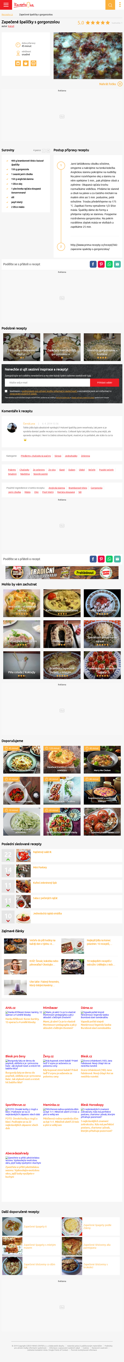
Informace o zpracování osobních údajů (64, 1348)
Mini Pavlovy (40, 867)
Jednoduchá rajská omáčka (47, 913)
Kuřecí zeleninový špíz (45, 882)
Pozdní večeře (106, 470)
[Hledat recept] (110, 5)
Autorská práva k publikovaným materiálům (84, 1346)
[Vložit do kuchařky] (18, 63)
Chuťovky (24, 470)
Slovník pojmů (40, 474)
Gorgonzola (96, 488)
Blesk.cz (86, 1056)
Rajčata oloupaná (66, 492)
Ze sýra (52, 470)
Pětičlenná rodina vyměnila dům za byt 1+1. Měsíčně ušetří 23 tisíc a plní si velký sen (61, 1121)
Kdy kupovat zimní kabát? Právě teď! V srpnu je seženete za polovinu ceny (60, 1073)
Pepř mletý (48, 492)
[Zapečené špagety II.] (12, 1226)
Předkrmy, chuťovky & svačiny (36, 456)
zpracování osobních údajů (23, 393)
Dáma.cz (87, 1007)
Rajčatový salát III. (42, 851)
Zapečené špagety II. (35, 1226)
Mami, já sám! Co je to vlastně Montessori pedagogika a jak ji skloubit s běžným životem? (60, 1024)
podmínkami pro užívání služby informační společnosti (49, 391)
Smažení (12, 474)
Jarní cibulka (14, 492)
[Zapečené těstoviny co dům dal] (12, 1265)
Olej (36, 492)
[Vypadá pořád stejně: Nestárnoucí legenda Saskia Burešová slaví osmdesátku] (99, 1014)
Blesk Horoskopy (92, 1104)
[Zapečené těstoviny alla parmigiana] (72, 1245)
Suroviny (8, 150)
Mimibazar (50, 1007)
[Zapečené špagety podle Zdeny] (72, 1226)
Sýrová (58, 456)
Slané (62, 470)
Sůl (80, 492)
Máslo (28, 492)
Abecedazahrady (17, 1153)
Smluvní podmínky (63, 397)
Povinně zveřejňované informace (84, 1350)
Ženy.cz (48, 1056)
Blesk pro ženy (15, 1056)
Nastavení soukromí (100, 1348)
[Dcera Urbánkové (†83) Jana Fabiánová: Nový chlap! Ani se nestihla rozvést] (99, 1063)
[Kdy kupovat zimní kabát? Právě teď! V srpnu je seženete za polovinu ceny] (61, 1063)
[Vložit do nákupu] (26, 63)
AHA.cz (10, 1007)
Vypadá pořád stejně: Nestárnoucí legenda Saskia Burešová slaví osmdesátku (96, 1024)
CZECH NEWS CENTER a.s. (36, 1346)
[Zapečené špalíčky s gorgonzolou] (88, 78)
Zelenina (85, 456)
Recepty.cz (7, 14)
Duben (71, 470)
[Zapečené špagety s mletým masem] (12, 1245)
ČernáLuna (29, 423)
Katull (11, 26)
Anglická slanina (57, 488)
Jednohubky (71, 456)
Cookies (86, 1348)
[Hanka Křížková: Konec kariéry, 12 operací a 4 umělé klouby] (23, 1013)
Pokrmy (12, 470)
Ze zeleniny (39, 470)
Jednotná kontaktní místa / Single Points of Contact (47, 1350)
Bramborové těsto (78, 488)
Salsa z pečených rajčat (45, 898)
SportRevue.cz (15, 1104)
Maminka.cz (51, 1104)
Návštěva (25, 474)
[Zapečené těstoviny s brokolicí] (72, 1265)
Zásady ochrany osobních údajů (82, 397)
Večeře (91, 470)
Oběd (82, 470)
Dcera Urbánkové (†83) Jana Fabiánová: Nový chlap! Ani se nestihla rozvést (97, 1073)
